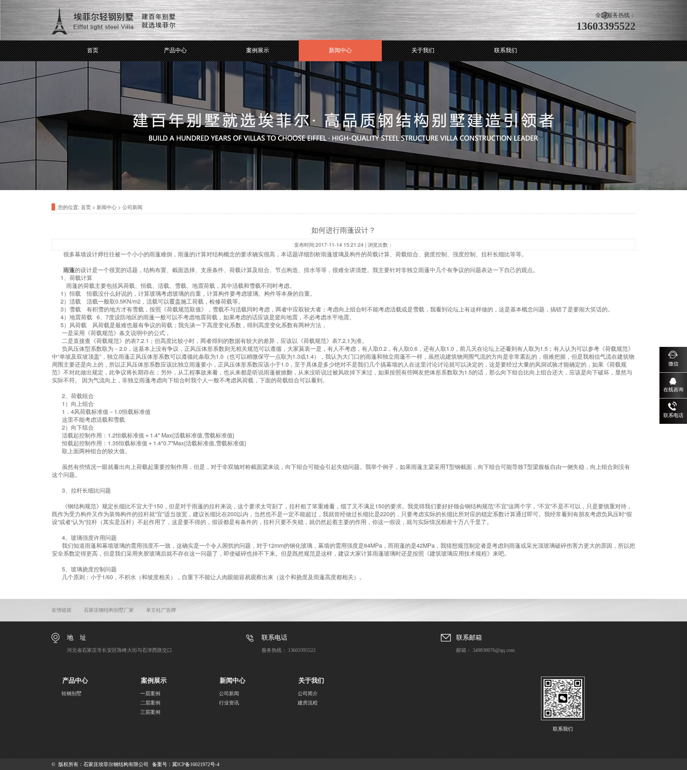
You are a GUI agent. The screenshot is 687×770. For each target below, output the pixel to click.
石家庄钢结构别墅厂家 (109, 610)
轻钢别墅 (72, 693)
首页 (92, 50)
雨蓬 (69, 270)
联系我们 (505, 50)
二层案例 (150, 703)
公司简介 (308, 693)
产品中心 (175, 50)
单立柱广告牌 (161, 610)
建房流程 (308, 703)
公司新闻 (132, 206)
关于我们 (422, 50)
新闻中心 (340, 50)
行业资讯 (229, 703)
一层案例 (150, 693)
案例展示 (257, 50)
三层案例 (150, 712)
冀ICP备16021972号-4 (195, 764)
